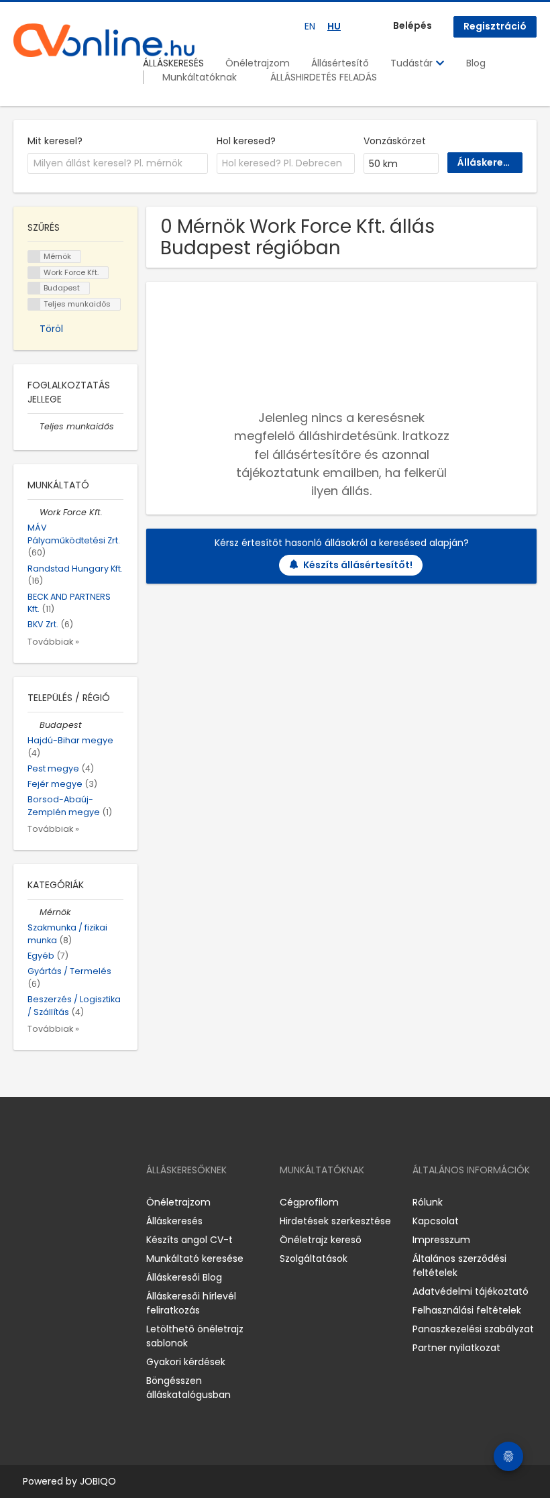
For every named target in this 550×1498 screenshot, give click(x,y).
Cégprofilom (309, 1202)
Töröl (51, 328)
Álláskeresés (174, 1221)
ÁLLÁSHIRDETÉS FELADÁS (323, 77)
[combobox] (118, 163)
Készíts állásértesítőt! (357, 565)
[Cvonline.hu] (104, 40)
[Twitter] (87, 1202)
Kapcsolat (435, 1221)
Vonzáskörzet (395, 141)
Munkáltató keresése (194, 1258)
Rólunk (427, 1202)
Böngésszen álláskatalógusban (188, 1387)
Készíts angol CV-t (189, 1239)
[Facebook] (23, 1202)
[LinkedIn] (67, 1202)
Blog (476, 63)
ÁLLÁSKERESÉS (173, 63)
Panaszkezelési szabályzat (473, 1329)
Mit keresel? (55, 141)
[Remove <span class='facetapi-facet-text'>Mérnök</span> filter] (34, 256)
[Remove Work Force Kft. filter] (34, 512)
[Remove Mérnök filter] (34, 912)
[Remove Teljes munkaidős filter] (34, 426)
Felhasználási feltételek (466, 1310)
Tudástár (412, 63)
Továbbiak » (53, 641)
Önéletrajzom (257, 63)
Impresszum (441, 1239)
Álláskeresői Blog (184, 1277)
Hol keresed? (246, 141)
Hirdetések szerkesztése (335, 1221)
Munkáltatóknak (199, 77)
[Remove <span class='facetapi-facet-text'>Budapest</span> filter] (34, 288)
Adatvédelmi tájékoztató (470, 1291)
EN (310, 26)
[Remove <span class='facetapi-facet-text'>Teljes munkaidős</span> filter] (34, 304)
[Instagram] (45, 1202)
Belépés (412, 25)
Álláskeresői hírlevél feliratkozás (191, 1303)
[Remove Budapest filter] (34, 725)
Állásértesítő (340, 63)
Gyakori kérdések (185, 1362)
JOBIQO (98, 1481)
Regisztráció (495, 26)
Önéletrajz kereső (321, 1239)
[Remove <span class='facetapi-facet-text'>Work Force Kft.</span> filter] (34, 272)
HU (334, 26)
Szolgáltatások (313, 1258)
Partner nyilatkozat (456, 1347)
